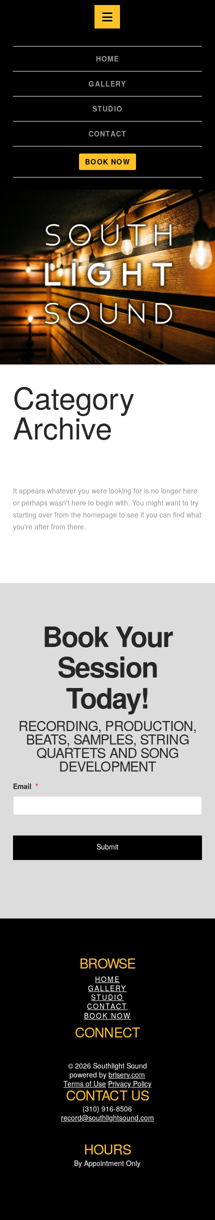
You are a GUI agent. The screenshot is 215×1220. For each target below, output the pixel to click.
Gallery (107, 988)
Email (25, 786)
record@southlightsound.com (107, 1117)
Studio (107, 997)
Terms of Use (85, 1083)
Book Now (107, 1015)
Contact (107, 1006)
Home (107, 979)
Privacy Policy (130, 1083)
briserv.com (126, 1075)
